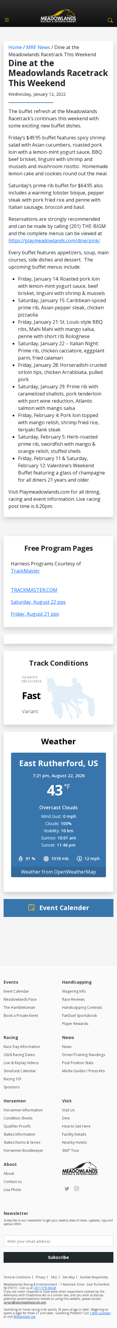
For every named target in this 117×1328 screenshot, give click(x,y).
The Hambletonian (19, 1007)
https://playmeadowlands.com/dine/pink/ (54, 240)
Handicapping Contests (82, 1007)
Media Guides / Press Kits (83, 1070)
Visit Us (68, 1110)
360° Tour (70, 1150)
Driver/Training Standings (83, 1054)
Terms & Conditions (17, 1277)
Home (15, 47)
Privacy (40, 1277)
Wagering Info (74, 991)
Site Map (68, 1277)
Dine (66, 1118)
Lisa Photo (12, 1189)
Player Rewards (75, 1023)
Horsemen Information (23, 1110)
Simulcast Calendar (20, 1070)
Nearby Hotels (74, 1142)
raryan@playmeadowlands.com (25, 1302)
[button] (109, 19)
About (9, 1173)
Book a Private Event (21, 1015)
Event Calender (64, 907)
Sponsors (12, 1087)
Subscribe (58, 1257)
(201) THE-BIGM (45, 1288)
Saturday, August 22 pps (38, 602)
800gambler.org (24, 1317)
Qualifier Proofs (17, 1126)
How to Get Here (76, 1126)
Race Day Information (22, 1046)
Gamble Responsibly (94, 1277)
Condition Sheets (18, 1118)
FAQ (54, 1277)
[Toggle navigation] (7, 20)
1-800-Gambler (100, 1313)
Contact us (13, 1181)
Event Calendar (16, 991)
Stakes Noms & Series (22, 1142)
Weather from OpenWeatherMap (58, 871)
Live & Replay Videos (21, 1062)
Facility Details (74, 1134)
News (66, 1046)
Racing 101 (13, 1078)
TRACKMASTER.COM (34, 590)
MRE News (38, 47)
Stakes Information (19, 1134)
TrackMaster (25, 571)
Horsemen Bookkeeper (24, 1150)
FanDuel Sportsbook (79, 1015)
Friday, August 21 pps (35, 614)
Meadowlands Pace (20, 999)
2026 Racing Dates (19, 1054)
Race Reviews (73, 999)
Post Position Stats (77, 1062)
